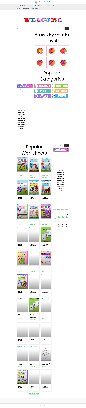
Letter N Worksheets (21, 116)
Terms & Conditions (52, 400)
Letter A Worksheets (21, 89)
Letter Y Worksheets (21, 138)
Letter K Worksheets (21, 110)
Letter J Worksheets (21, 108)
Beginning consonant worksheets (33, 316)
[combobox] (41, 28)
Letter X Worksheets (21, 136)
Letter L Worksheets (21, 112)
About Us (34, 400)
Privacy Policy (46, 400)
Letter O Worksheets (21, 118)
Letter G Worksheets (21, 102)
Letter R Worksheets (21, 124)
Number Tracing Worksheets (46, 363)
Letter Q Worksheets (21, 122)
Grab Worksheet (20, 177)
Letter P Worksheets (21, 120)
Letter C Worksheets (21, 93)
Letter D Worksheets (21, 95)
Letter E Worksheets (21, 97)
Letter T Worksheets (21, 128)
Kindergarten (31, 5)
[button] (34, 393)
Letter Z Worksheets (21, 141)
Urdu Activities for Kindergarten (46, 268)
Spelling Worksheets (55, 5)
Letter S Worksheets (21, 126)
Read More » (55, 218)
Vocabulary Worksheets (34, 8)
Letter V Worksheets (21, 132)
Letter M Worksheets (21, 114)
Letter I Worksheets (21, 106)
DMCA (42, 400)
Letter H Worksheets (21, 104)
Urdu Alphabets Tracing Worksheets (23, 8)
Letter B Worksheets (21, 91)
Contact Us (38, 400)
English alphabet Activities (46, 245)
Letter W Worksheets (22, 134)
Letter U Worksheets (21, 130)
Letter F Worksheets (21, 100)
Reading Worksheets (38, 5)
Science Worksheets (46, 5)
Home (18, 5)
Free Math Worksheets (24, 5)
